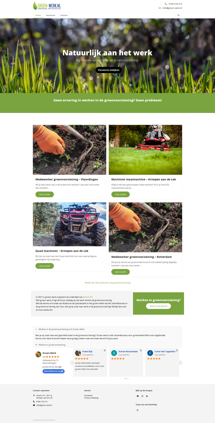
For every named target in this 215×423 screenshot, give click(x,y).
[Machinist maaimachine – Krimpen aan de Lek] (145, 149)
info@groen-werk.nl (44, 405)
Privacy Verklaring (91, 398)
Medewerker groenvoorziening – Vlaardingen (66, 179)
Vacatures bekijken (108, 70)
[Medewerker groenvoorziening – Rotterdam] (145, 227)
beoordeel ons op (52, 371)
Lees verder (44, 194)
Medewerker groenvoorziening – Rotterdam (141, 257)
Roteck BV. (88, 297)
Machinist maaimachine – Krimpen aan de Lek (143, 179)
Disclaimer (88, 395)
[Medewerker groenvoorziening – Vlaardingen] (69, 149)
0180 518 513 (41, 401)
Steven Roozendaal (128, 351)
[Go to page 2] (128, 378)
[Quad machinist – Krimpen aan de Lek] (69, 224)
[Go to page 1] (126, 378)
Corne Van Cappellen (165, 351)
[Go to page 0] (124, 378)
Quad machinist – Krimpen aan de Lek (61, 251)
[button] (178, 15)
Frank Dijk (87, 351)
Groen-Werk (49, 352)
